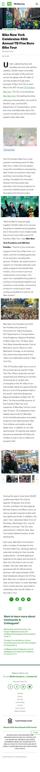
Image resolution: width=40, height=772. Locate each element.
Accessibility (20, 702)
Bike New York (9, 96)
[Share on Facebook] (17, 599)
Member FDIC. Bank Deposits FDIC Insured (20, 727)
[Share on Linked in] (23, 599)
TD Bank (20, 693)
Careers (20, 705)
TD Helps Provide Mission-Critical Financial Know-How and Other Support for (20, 642)
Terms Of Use (20, 708)
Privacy (20, 696)
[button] (3, 4)
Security (20, 699)
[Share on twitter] (11, 599)
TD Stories (19, 4)
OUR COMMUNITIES (9, 29)
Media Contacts (17, 676)
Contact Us (32, 676)
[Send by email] (29, 599)
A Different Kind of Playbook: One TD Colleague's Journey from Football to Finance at (19, 651)
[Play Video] (20, 137)
